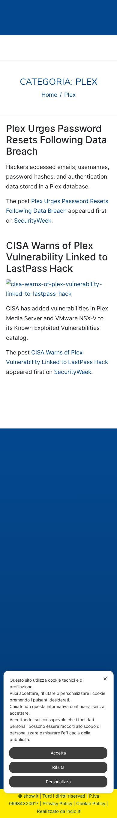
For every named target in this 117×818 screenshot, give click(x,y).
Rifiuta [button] (58, 767)
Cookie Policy (90, 803)
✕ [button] (105, 679)
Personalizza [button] (58, 781)
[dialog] (59, 732)
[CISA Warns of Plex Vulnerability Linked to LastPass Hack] (58, 288)
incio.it (73, 811)
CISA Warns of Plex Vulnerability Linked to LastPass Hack (57, 257)
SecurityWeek (32, 220)
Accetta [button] (58, 752)
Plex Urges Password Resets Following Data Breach (56, 140)
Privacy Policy (57, 803)
